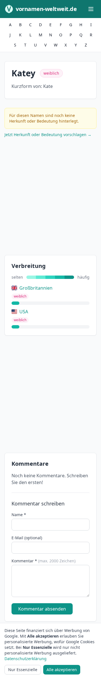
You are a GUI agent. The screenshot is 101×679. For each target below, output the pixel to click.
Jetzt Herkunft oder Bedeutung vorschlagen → (47, 134)
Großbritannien (35, 288)
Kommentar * (43, 560)
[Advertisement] (50, 197)
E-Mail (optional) (27, 537)
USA (23, 312)
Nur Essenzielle (22, 669)
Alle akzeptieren (62, 669)
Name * (19, 514)
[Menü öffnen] (91, 9)
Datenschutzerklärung (25, 658)
